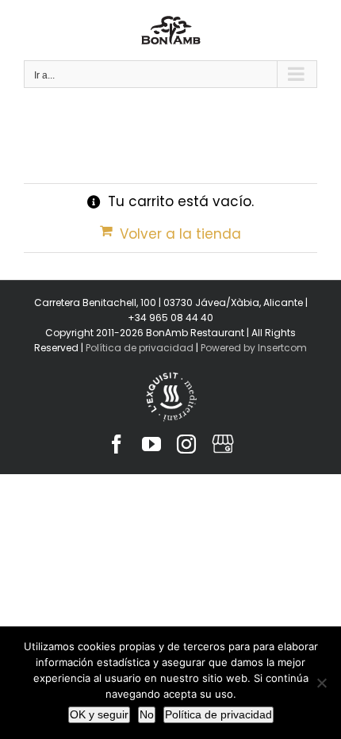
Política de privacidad (139, 347)
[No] (321, 683)
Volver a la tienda (180, 233)
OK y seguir (99, 714)
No (147, 714)
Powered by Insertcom (252, 347)
